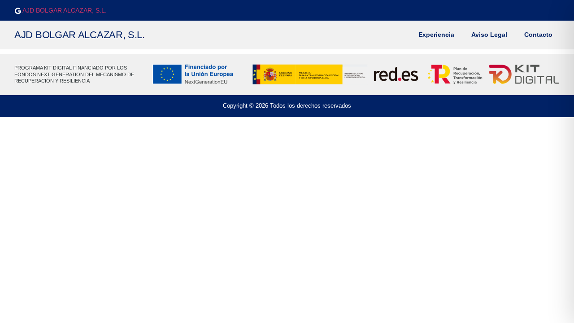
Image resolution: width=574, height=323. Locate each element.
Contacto (538, 34)
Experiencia (436, 34)
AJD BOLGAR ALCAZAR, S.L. (64, 10)
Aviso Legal (489, 34)
